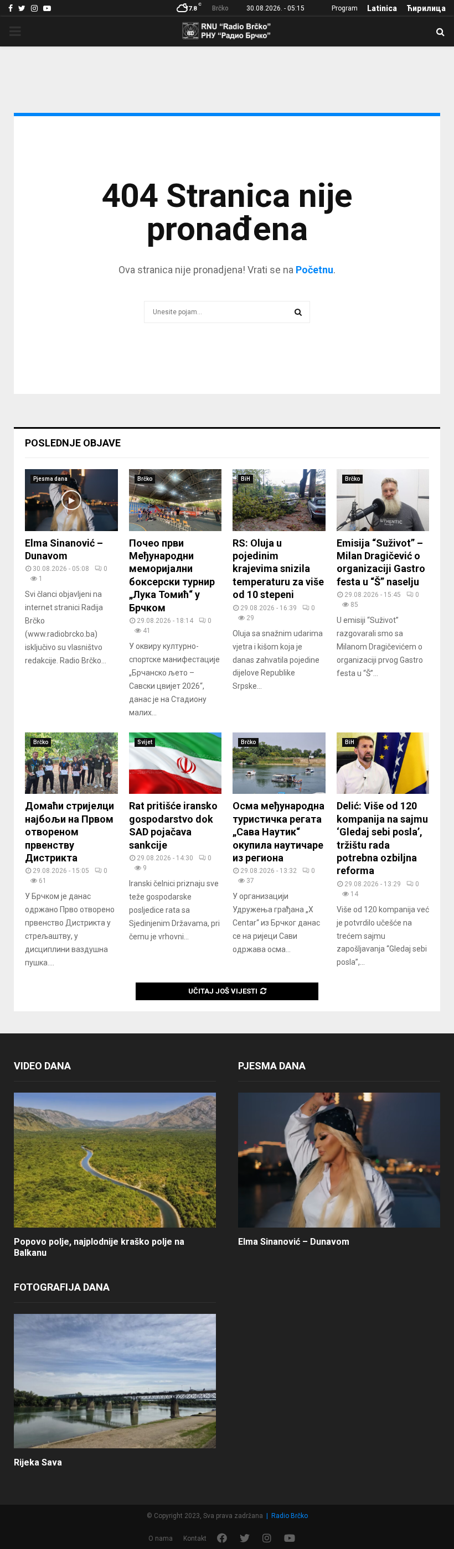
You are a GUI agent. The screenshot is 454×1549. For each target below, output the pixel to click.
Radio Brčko (289, 1516)
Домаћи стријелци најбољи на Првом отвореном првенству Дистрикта (69, 832)
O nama (160, 1538)
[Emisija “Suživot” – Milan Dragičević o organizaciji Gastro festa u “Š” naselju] (383, 500)
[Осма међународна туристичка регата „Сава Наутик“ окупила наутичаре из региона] (279, 763)
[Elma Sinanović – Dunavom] (71, 500)
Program (345, 8)
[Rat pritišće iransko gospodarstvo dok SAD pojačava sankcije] (175, 763)
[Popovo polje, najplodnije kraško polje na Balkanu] (115, 1160)
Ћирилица (426, 8)
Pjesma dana (50, 479)
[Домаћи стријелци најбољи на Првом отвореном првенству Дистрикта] (71, 763)
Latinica (382, 8)
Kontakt (195, 1538)
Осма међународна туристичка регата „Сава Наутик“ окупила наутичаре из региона (278, 832)
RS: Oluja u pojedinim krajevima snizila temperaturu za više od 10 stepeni (278, 569)
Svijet (144, 742)
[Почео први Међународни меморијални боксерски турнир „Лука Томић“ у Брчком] (175, 500)
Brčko (144, 479)
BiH (245, 479)
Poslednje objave (73, 443)
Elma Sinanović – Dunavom (293, 1241)
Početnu (314, 270)
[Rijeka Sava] (115, 1381)
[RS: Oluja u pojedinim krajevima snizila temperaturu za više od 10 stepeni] (279, 500)
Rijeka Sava (38, 1462)
